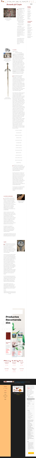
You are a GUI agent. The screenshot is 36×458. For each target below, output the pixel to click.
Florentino (29, 29)
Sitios (5, 394)
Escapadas (17, 1)
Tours (20, 1)
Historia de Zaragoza (14, 363)
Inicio (8, 1)
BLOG (27, 1)
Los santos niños (22, 363)
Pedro (28, 24)
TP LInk (28, 9)
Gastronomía (5, 395)
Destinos (10, 1)
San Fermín (22, 368)
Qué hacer (13, 1)
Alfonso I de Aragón (14, 369)
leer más (6, 370)
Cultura (5, 392)
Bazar (5, 399)
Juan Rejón (7, 368)
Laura (28, 27)
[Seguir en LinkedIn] (6, 388)
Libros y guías (23, 1)
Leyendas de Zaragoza (7, 363)
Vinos (5, 397)
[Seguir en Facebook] (3, 388)
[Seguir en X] (5, 388)
